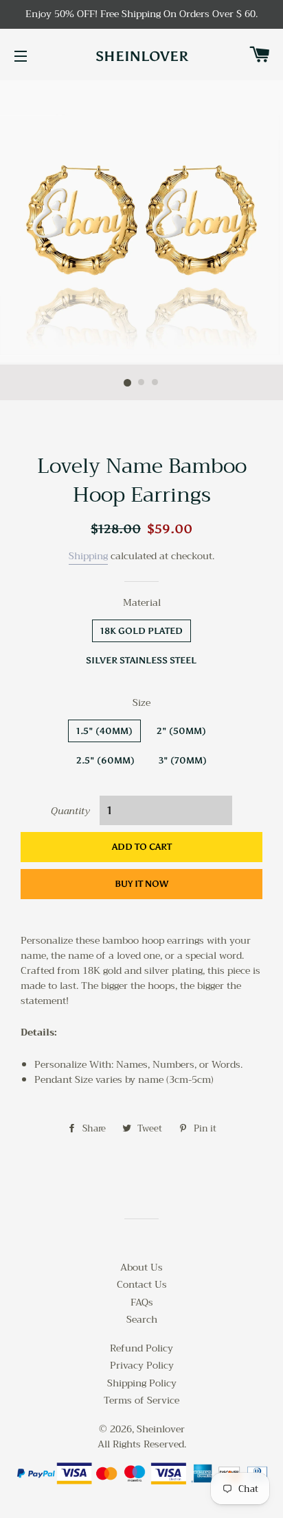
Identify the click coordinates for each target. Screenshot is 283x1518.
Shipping (88, 556)
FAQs (142, 1302)
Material (142, 603)
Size (141, 703)
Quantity (70, 811)
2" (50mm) (181, 731)
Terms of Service (141, 1400)
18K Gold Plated (141, 631)
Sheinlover (141, 56)
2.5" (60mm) (105, 760)
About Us (141, 1267)
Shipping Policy (142, 1383)
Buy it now (141, 884)
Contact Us (142, 1284)
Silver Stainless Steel (141, 660)
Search (141, 1319)
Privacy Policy (142, 1365)
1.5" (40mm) (104, 731)
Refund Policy (141, 1348)
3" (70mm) (183, 760)
